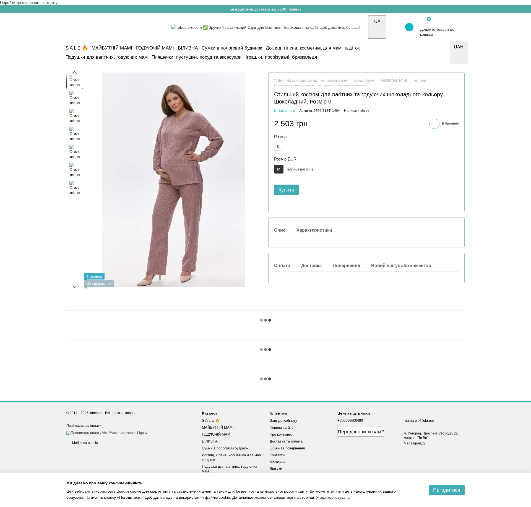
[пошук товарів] (443, 52)
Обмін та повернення (287, 448)
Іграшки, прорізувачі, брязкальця (281, 57)
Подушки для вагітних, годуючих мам (107, 57)
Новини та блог (282, 427)
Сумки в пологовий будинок (232, 48)
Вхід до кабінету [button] (283, 420)
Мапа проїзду (414, 443)
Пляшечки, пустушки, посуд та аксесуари (197, 57)
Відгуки (276, 469)
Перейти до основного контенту (29, 2)
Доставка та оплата (286, 441)
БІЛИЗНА (188, 48)
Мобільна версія (84, 443)
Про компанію (281, 434)
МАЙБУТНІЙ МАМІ (112, 48)
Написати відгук (356, 111)
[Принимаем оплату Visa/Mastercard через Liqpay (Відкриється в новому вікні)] (106, 433)
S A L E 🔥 (77, 48)
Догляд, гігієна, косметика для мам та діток (313, 48)
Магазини (277, 462)
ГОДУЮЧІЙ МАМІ (155, 48)
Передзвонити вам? (361, 431)
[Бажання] (394, 27)
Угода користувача (333, 497)
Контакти (277, 455)
